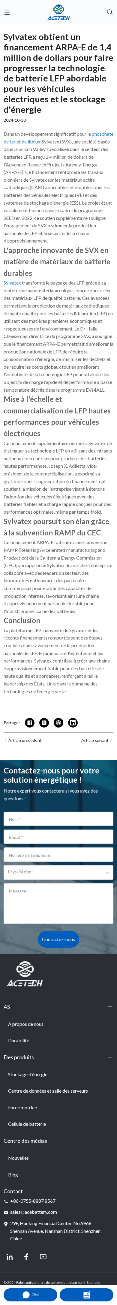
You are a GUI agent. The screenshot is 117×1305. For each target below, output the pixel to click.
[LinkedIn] (10, 1257)
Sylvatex (12, 282)
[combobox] (8, 875)
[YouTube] (43, 1257)
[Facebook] (26, 1257)
